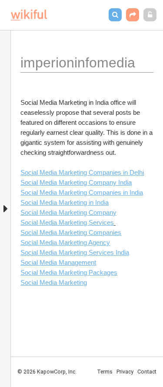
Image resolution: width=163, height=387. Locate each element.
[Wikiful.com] (29, 15)
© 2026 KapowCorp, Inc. (47, 372)
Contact (146, 372)
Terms (105, 372)
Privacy (124, 372)
